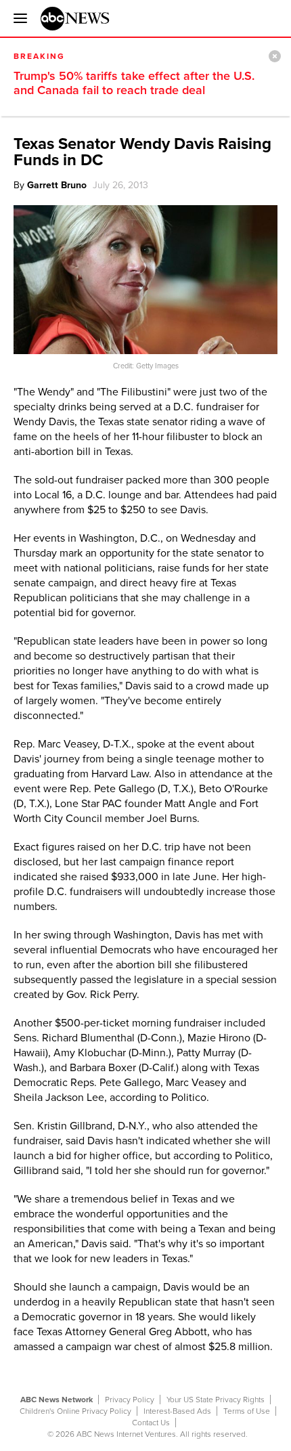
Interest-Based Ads (177, 1411)
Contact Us (151, 1422)
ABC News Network (56, 1399)
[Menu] (17, 18)
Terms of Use (246, 1411)
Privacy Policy (129, 1399)
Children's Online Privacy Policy (75, 1411)
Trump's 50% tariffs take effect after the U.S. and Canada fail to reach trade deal (134, 83)
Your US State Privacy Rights (215, 1399)
